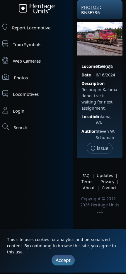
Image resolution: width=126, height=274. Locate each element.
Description (93, 83)
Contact (109, 188)
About (89, 188)
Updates (105, 175)
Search (20, 127)
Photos (21, 78)
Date (86, 75)
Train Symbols (27, 44)
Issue (102, 148)
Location (90, 116)
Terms (87, 181)
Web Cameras (27, 61)
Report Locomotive (31, 28)
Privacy (107, 181)
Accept (63, 260)
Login (18, 111)
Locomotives (26, 94)
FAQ (86, 175)
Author (88, 131)
